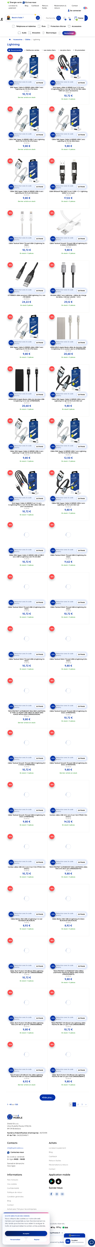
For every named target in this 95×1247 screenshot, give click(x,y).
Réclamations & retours (60, 7)
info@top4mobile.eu (15, 1148)
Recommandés (16, 50)
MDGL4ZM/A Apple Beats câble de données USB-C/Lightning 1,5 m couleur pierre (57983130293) (68, 348)
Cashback (35, 6)
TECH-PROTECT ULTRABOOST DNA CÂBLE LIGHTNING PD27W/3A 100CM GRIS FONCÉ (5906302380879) (68, 972)
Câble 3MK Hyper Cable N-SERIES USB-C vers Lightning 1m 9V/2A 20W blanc (68, 140)
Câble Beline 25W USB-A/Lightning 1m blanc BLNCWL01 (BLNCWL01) (68, 919)
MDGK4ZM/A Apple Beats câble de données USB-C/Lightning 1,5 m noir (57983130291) (27, 400)
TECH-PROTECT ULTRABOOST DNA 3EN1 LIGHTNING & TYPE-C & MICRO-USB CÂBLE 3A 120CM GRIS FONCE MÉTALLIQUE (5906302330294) (26, 712)
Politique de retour (14, 1192)
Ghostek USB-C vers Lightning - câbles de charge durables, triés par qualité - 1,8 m (68, 296)
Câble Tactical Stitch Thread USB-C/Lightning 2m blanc (68, 556)
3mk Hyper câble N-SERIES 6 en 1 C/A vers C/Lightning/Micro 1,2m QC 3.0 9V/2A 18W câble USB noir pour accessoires (68, 89)
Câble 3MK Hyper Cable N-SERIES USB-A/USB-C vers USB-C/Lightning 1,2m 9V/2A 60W (26, 556)
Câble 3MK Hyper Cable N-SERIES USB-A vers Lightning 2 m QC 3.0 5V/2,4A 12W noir (68, 400)
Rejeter (37, 1239)
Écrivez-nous (30, 2)
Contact (75, 6)
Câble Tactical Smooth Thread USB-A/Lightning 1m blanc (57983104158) (26, 816)
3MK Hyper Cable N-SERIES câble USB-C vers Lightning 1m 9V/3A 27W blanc (26, 348)
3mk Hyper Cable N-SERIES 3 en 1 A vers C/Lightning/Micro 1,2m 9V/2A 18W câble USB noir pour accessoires (26, 504)
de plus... (47, 1097)
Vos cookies (12, 1184)
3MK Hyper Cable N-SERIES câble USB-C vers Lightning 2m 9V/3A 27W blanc (26, 88)
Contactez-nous (17, 1152)
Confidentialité (13, 1188)
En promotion (80, 50)
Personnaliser (15, 1239)
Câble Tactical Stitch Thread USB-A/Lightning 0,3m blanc (68, 660)
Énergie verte (16, 2)
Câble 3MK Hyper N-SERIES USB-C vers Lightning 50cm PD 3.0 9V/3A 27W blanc (26, 140)
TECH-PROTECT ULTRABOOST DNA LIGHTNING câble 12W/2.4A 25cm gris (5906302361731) (68, 867)
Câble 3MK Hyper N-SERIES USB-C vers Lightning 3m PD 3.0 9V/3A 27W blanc (68, 452)
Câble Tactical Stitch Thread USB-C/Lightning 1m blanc (26, 244)
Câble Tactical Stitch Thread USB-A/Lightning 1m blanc (26, 660)
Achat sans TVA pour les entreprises (21, 1209)
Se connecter (75, 10)
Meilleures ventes (32, 50)
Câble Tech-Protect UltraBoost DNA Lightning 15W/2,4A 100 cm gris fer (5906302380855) (26, 1023)
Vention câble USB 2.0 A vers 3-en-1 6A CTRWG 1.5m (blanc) (68, 816)
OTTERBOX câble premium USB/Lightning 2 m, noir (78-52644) (26, 296)
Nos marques (12, 1180)
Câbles (27, 39)
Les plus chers (65, 50)
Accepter (26, 1233)
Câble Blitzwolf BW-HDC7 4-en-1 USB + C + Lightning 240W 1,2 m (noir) (68, 192)
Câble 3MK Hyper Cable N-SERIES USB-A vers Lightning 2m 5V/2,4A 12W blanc (26, 192)
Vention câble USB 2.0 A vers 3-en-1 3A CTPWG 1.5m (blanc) (26, 867)
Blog (26, 6)
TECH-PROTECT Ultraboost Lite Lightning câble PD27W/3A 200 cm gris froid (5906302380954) (68, 1023)
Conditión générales (15, 1196)
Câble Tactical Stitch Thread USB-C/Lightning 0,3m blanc (26, 608)
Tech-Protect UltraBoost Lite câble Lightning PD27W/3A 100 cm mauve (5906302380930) (26, 1075)
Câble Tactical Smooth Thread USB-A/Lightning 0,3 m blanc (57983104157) (68, 244)
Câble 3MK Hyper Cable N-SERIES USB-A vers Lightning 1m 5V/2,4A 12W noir (68, 504)
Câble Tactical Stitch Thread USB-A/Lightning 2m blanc (68, 608)
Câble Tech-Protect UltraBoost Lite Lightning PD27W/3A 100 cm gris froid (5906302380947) (68, 1075)
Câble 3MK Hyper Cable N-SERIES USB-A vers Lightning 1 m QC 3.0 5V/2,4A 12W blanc (26, 452)
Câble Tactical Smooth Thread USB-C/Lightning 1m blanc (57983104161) (68, 712)
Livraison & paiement (13, 7)
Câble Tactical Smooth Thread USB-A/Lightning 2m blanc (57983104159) (68, 764)
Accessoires (17, 39)
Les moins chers (49, 50)
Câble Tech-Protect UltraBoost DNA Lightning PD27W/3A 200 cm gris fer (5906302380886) (26, 971)
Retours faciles (45, 7)
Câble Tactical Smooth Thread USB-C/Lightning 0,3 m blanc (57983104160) (26, 764)
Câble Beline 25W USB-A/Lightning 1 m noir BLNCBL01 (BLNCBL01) (26, 919)
